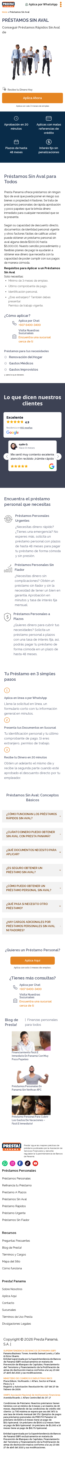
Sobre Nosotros (12, 1289)
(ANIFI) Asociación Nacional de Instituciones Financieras (31, 1395)
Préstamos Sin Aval (14, 1199)
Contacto (8, 1303)
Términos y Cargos (14, 1254)
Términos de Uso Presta (17, 1316)
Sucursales (9, 1310)
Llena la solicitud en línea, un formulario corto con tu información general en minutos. (30, 708)
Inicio (5, 12)
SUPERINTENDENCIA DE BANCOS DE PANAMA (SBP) (29, 1351)
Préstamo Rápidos (14, 1206)
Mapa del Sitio (11, 1261)
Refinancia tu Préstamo (17, 1185)
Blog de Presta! (12, 1247)
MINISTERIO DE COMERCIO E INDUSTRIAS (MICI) (27, 1378)
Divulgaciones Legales (16, 1323)
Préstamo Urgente (13, 1213)
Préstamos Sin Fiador (15, 1220)
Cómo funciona (12, 1268)
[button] (32, 816)
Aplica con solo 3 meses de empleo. (32, 967)
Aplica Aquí (32, 960)
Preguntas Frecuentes (16, 1240)
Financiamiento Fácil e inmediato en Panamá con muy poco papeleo (30, 1056)
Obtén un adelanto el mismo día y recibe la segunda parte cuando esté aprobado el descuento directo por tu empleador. (32, 770)
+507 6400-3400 (30, 325)
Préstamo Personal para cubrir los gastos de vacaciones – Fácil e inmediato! (30, 1120)
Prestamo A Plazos (14, 1192)
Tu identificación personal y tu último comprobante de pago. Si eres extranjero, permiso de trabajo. (31, 738)
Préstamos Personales (16, 1178)
